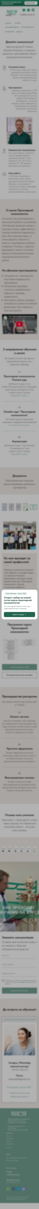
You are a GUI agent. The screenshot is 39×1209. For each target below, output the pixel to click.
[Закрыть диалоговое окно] (36, 3)
